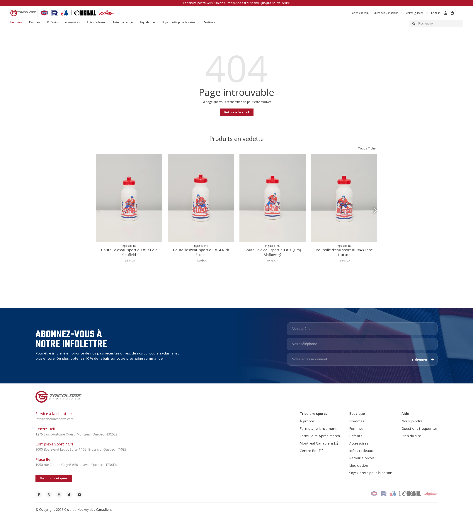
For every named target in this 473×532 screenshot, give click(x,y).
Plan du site (411, 435)
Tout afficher (367, 148)
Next (375, 211)
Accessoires (72, 22)
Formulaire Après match (320, 435)
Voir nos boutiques (53, 478)
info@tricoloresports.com (54, 419)
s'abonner (420, 359)
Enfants (52, 22)
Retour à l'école (123, 22)
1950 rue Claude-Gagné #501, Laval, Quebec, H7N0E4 (76, 464)
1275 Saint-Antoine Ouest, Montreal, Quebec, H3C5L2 (76, 434)
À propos (307, 421)
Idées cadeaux (96, 22)
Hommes (16, 22)
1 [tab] (235, 271)
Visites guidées (415, 13)
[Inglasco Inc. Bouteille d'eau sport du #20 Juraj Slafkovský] (272, 198)
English (435, 13)
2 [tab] (237, 271)
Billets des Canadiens (386, 13)
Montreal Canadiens (317, 443)
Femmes (34, 22)
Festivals (209, 22)
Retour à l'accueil (236, 112)
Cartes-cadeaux (360, 13)
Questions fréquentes (419, 428)
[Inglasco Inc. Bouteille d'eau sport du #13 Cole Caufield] (129, 198)
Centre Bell (309, 450)
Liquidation (147, 22)
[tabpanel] (129, 210)
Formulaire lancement (318, 428)
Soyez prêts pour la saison (179, 22)
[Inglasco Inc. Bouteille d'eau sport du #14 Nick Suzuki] (201, 198)
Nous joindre (412, 421)
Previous (98, 211)
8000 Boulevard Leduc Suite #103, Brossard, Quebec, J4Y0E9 (81, 449)
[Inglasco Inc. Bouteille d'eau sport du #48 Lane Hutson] (344, 198)
